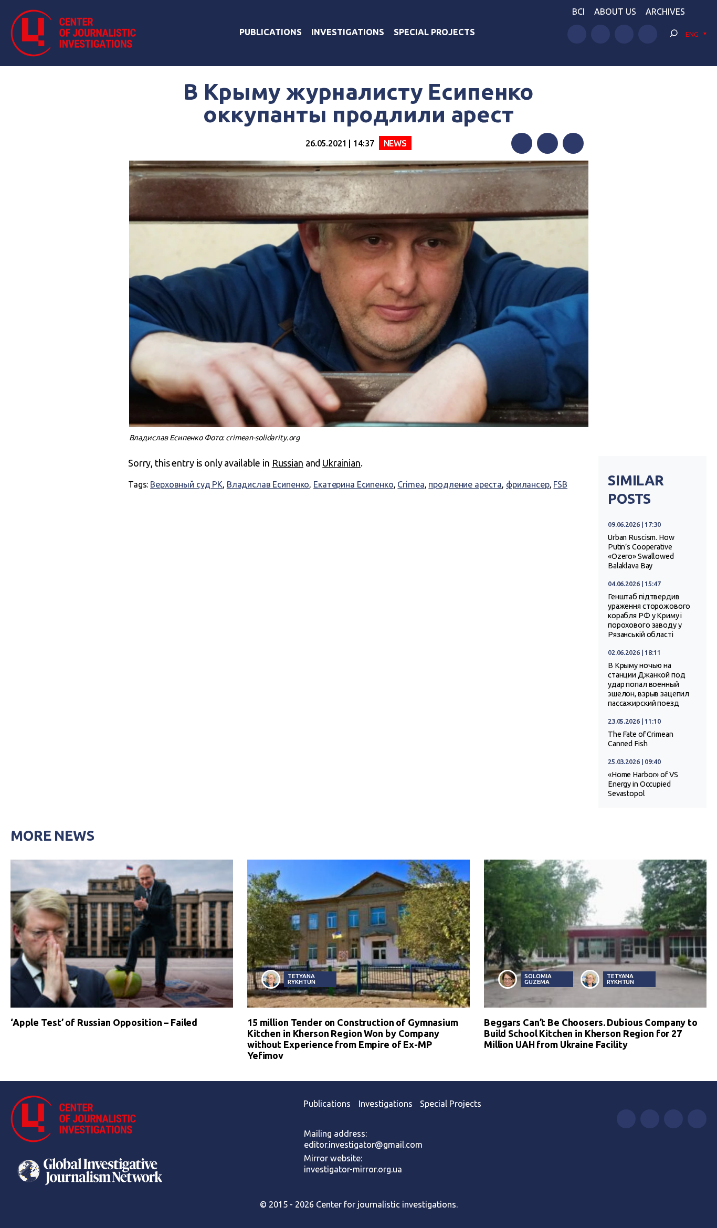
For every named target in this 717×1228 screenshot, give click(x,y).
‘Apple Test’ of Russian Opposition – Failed (103, 1022)
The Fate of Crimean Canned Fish (640, 739)
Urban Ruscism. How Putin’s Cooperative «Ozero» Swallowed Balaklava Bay (641, 551)
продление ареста (465, 484)
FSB (560, 484)
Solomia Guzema (537, 978)
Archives (665, 11)
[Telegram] (573, 143)
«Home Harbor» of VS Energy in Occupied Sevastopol (643, 784)
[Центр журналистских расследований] (78, 33)
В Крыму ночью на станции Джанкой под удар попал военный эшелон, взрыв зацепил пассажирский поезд (648, 684)
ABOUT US (615, 11)
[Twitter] (547, 143)
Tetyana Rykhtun (301, 978)
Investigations (347, 32)
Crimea (410, 484)
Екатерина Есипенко (353, 484)
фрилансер (528, 484)
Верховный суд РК (186, 484)
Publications (270, 32)
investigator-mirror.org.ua (353, 1169)
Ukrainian (341, 463)
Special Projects (434, 32)
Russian (287, 463)
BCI (578, 11)
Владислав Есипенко (268, 484)
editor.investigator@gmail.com (363, 1144)
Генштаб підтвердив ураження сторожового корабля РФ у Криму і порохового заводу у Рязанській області (649, 615)
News (395, 143)
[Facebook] (521, 143)
